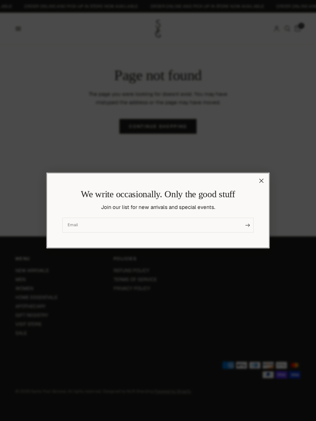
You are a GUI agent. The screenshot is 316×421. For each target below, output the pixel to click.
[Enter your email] (247, 225)
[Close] (261, 180)
